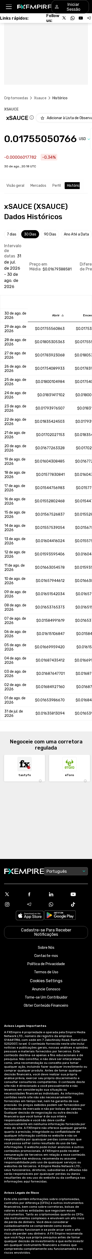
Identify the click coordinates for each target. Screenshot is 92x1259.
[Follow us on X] (64, 18)
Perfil (56, 185)
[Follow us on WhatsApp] (73, 18)
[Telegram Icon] (35, 904)
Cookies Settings (46, 980)
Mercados (38, 185)
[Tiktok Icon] (79, 904)
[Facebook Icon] (35, 894)
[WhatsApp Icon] (57, 904)
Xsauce (40, 98)
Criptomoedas (16, 98)
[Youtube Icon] (79, 894)
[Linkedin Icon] (57, 894)
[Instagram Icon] (13, 904)
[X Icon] (13, 894)
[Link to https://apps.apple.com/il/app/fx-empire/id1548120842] (30, 916)
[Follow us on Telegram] (89, 18)
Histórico (74, 185)
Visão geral (15, 185)
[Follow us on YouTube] (81, 18)
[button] (8, 6)
